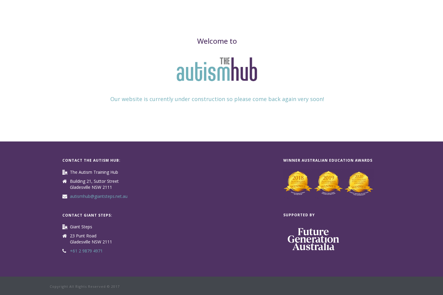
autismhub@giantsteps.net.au (98, 196)
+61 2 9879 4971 (86, 251)
